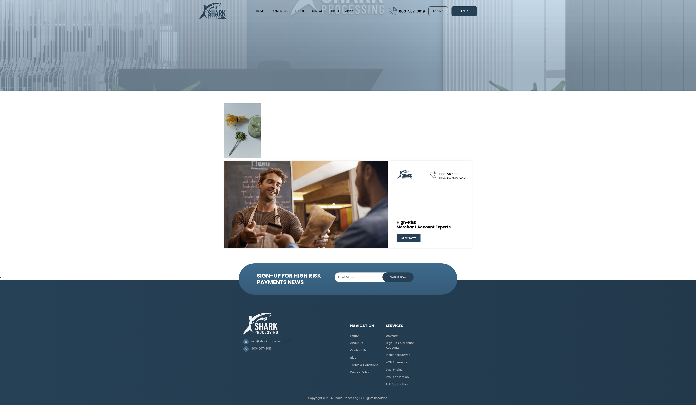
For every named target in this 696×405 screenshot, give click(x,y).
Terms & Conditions (364, 365)
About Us (356, 343)
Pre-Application (397, 377)
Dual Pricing (394, 369)
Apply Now (408, 238)
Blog (335, 11)
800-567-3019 (412, 11)
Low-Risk (392, 336)
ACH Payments (396, 362)
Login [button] (437, 11)
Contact (318, 11)
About (299, 11)
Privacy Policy (360, 372)
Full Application (397, 384)
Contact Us (358, 350)
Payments (278, 11)
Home (260, 11)
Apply (349, 11)
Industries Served (398, 355)
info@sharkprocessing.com (270, 341)
